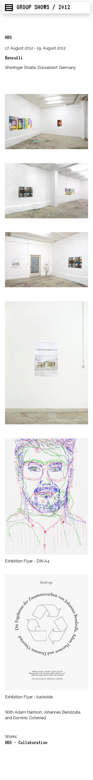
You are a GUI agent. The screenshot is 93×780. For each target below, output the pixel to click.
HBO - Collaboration (26, 742)
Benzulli (14, 57)
